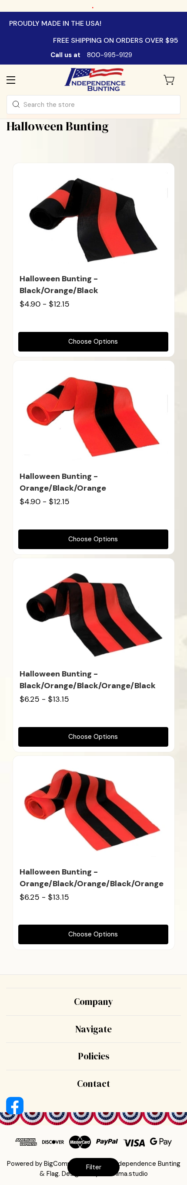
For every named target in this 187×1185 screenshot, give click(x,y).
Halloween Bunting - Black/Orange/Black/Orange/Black (88, 680)
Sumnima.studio (124, 1173)
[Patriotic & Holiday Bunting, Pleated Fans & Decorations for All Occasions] (94, 80)
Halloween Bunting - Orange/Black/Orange (63, 482)
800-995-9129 (109, 55)
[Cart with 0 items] (169, 79)
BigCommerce (65, 1163)
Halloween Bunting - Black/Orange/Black (59, 284)
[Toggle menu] (18, 80)
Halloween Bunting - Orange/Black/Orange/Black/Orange (92, 878)
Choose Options (93, 341)
